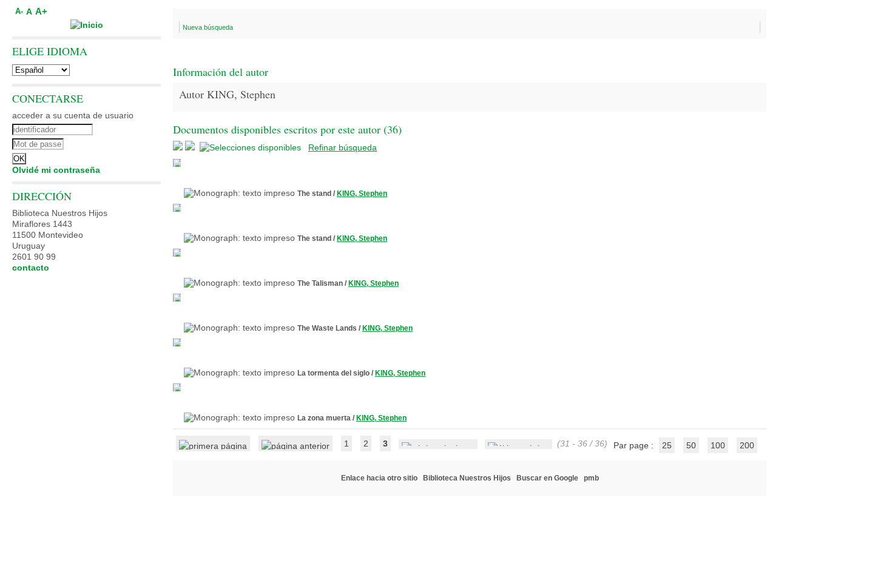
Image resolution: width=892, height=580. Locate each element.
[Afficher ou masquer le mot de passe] (120, 142)
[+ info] (177, 163)
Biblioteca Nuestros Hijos (467, 478)
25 (667, 445)
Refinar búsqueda (342, 147)
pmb (591, 478)
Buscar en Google (547, 478)
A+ (41, 11)
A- (19, 11)
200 (747, 445)
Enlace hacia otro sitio (379, 478)
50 (691, 445)
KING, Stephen (362, 193)
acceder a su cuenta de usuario (72, 115)
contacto (30, 267)
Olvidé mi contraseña (56, 170)
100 (718, 445)
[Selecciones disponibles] (251, 147)
